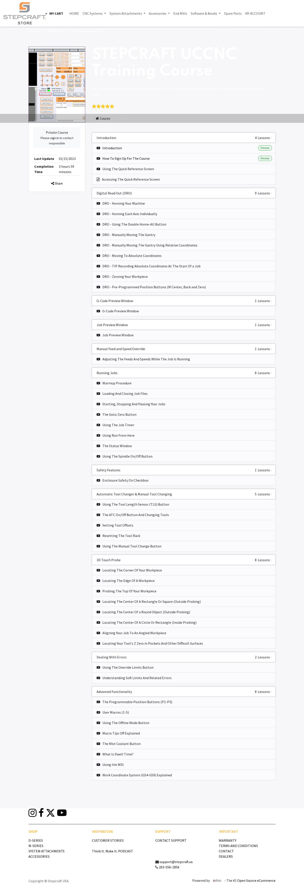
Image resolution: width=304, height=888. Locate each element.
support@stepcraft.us (176, 862)
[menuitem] (74, 13)
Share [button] (58, 183)
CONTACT (226, 851)
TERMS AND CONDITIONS (238, 846)
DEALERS (226, 856)
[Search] (273, 31)
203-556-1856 (169, 867)
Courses (34, 31)
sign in (54, 138)
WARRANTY (227, 840)
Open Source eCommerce (256, 880)
